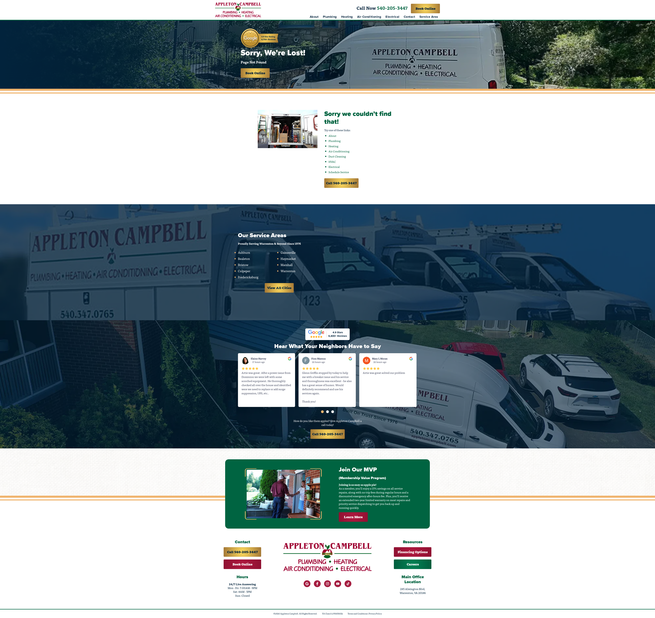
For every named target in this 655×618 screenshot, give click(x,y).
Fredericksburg (248, 277)
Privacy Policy (375, 613)
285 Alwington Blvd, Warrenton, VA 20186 (413, 591)
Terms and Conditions (357, 613)
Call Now (382, 7)
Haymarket (288, 258)
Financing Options (413, 551)
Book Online (425, 8)
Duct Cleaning (337, 156)
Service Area (428, 17)
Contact (409, 17)
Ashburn (244, 252)
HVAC (332, 161)
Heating (347, 17)
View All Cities (279, 287)
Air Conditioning (369, 17)
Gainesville (288, 252)
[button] (322, 411)
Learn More (353, 516)
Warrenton (288, 271)
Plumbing (330, 17)
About (314, 17)
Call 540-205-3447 (341, 183)
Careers (413, 564)
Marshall (287, 265)
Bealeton (244, 258)
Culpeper (244, 271)
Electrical (392, 17)
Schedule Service (339, 172)
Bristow (243, 265)
